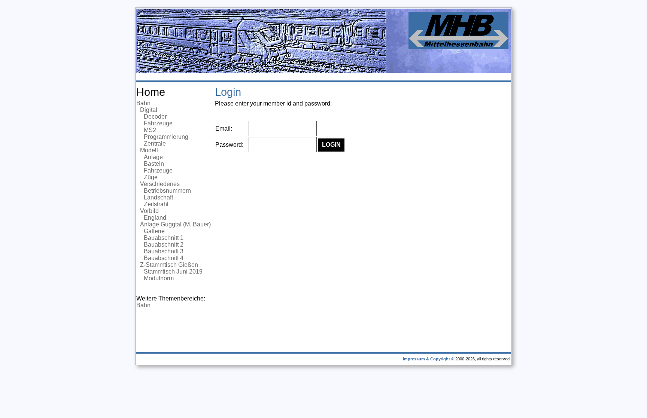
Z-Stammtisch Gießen (169, 265)
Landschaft (158, 197)
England (155, 217)
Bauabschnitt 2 (163, 244)
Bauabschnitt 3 (163, 251)
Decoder (155, 116)
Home (150, 92)
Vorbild (149, 211)
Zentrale (155, 143)
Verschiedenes (160, 184)
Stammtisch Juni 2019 (173, 271)
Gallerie (154, 231)
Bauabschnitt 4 (163, 258)
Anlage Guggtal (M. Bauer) (175, 224)
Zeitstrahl (156, 204)
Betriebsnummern (167, 190)
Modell (149, 150)
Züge (151, 177)
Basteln (154, 164)
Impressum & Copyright (426, 359)
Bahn (143, 103)
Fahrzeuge (158, 123)
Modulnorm (159, 278)
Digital (148, 110)
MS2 (150, 130)
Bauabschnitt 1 (163, 238)
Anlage (153, 157)
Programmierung (166, 137)
